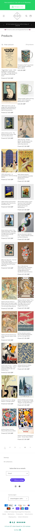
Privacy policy (19, 514)
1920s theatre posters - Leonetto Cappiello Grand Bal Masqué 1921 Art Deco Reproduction (25, 176)
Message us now (18, 7)
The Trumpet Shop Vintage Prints (16, 511)
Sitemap (6, 457)
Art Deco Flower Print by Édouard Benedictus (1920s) (8, 430)
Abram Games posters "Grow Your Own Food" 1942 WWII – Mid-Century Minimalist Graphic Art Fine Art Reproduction (25, 204)
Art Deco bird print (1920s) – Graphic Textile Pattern (25, 365)
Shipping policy (12, 517)
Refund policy (11, 514)
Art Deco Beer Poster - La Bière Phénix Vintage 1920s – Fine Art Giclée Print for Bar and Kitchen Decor (9, 368)
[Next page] (30, 447)
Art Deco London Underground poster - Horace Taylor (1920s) (25, 436)
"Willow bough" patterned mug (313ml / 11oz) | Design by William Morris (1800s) (26, 100)
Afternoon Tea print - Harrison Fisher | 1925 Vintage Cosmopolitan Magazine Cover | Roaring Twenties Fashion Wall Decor (9, 262)
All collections (8, 462)
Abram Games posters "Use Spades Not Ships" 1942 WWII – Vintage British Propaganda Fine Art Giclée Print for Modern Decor (9, 233)
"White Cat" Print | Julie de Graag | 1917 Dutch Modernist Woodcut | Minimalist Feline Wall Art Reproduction (8, 108)
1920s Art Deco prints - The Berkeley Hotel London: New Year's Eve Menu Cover (8, 134)
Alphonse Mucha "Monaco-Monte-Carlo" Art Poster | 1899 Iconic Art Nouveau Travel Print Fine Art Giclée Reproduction (9, 304)
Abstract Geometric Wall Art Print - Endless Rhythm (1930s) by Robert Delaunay (26, 235)
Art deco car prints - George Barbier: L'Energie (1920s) (8, 400)
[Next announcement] (31, 25)
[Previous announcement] (3, 25)
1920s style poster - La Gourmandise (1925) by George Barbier (9, 175)
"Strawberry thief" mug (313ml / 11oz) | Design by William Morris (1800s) (25, 66)
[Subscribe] (27, 473)
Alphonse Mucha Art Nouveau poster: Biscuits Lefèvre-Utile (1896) (8, 336)
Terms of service (29, 514)
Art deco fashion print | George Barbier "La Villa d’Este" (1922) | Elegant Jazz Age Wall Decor (26, 401)
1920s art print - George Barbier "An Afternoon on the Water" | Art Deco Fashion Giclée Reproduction (25, 142)
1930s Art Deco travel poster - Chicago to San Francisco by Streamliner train (8, 203)
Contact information (23, 517)
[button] (4, 16)
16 (25, 447)
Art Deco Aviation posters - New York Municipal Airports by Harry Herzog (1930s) (25, 334)
